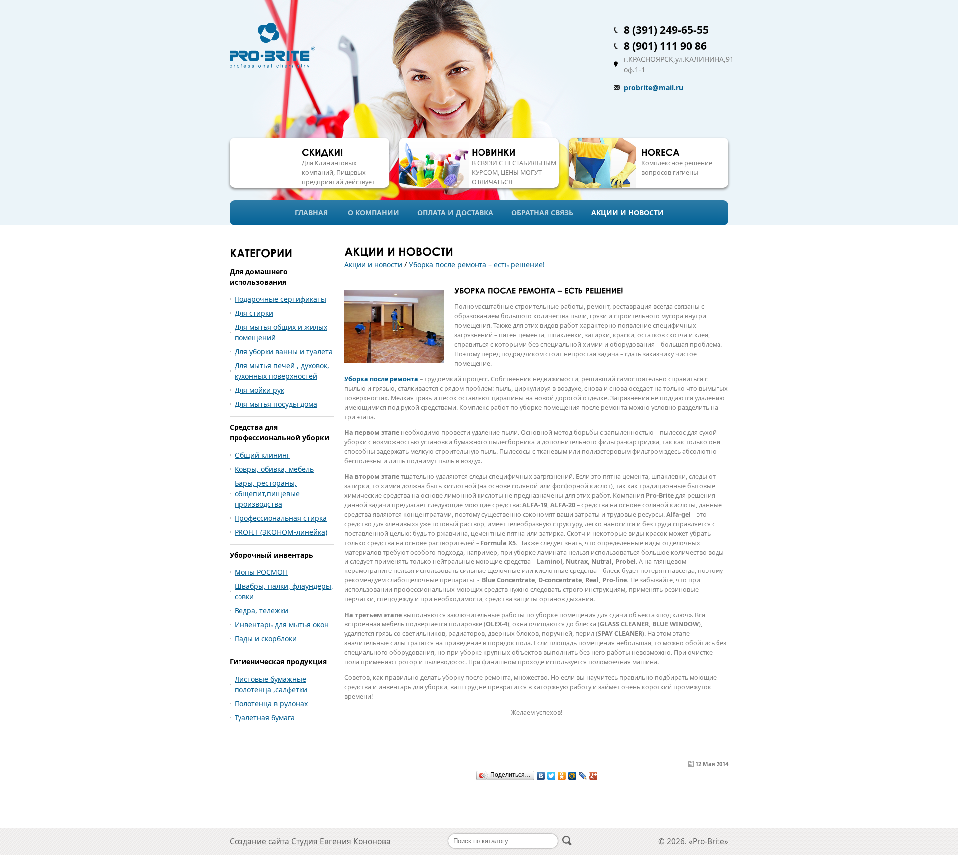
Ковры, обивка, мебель (274, 469)
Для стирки (254, 313)
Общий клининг (262, 455)
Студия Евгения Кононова (341, 841)
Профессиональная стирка (281, 518)
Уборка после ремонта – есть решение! (477, 264)
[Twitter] (551, 775)
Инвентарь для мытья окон (282, 624)
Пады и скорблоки (266, 638)
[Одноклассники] (562, 775)
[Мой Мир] (572, 775)
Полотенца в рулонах (271, 703)
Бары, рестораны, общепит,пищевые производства (267, 493)
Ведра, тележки (261, 610)
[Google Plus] (593, 775)
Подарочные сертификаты (280, 299)
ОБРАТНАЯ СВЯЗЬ (542, 212)
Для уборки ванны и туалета (284, 351)
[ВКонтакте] (541, 775)
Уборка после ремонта (381, 379)
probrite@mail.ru (653, 87)
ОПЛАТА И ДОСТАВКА (455, 212)
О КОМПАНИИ (373, 212)
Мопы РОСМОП (261, 572)
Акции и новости (373, 264)
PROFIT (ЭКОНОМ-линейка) (281, 532)
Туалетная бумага (265, 717)
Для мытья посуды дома (276, 404)
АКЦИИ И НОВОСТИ (627, 212)
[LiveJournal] (583, 775)
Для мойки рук (259, 390)
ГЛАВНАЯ (311, 212)
